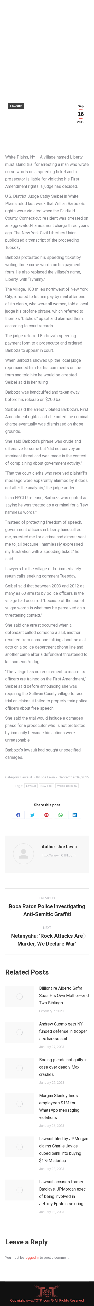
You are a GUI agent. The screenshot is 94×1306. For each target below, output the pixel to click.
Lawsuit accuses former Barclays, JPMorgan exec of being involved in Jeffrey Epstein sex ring (62, 1192)
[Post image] (19, 996)
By (45, 777)
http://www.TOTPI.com (58, 855)
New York (46, 785)
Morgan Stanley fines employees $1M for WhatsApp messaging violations (59, 1106)
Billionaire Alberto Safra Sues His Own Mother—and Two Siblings (64, 995)
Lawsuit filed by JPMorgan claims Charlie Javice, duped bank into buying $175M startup (63, 1149)
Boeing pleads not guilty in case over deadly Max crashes (63, 1067)
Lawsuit (16, 106)
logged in (32, 1258)
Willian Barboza (67, 785)
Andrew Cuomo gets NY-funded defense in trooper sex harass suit (63, 1031)
